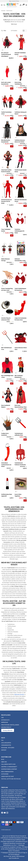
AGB (2, 717)
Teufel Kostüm (9, 10)
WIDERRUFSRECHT (6, 727)
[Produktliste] (26, 31)
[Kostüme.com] (12, 5)
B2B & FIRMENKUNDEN (7, 771)
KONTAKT (3, 750)
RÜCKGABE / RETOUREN (7, 747)
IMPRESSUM (4, 722)
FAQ (2, 740)
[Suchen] (5, 5)
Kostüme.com (7, 829)
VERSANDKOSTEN (6, 745)
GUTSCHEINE (4, 774)
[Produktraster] (23, 31)
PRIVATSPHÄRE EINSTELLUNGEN (10, 725)
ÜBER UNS (4, 762)
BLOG (2, 759)
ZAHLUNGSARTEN (6, 742)
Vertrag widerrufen (7, 730)
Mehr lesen (14, 24)
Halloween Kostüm (19, 694)
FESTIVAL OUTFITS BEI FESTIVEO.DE (11, 779)
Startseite (3, 10)
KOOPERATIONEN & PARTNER (9, 769)
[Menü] (1, 5)
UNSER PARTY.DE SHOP (7, 776)
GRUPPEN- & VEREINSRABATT (9, 766)
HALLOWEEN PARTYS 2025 (8, 764)
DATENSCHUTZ (5, 720)
